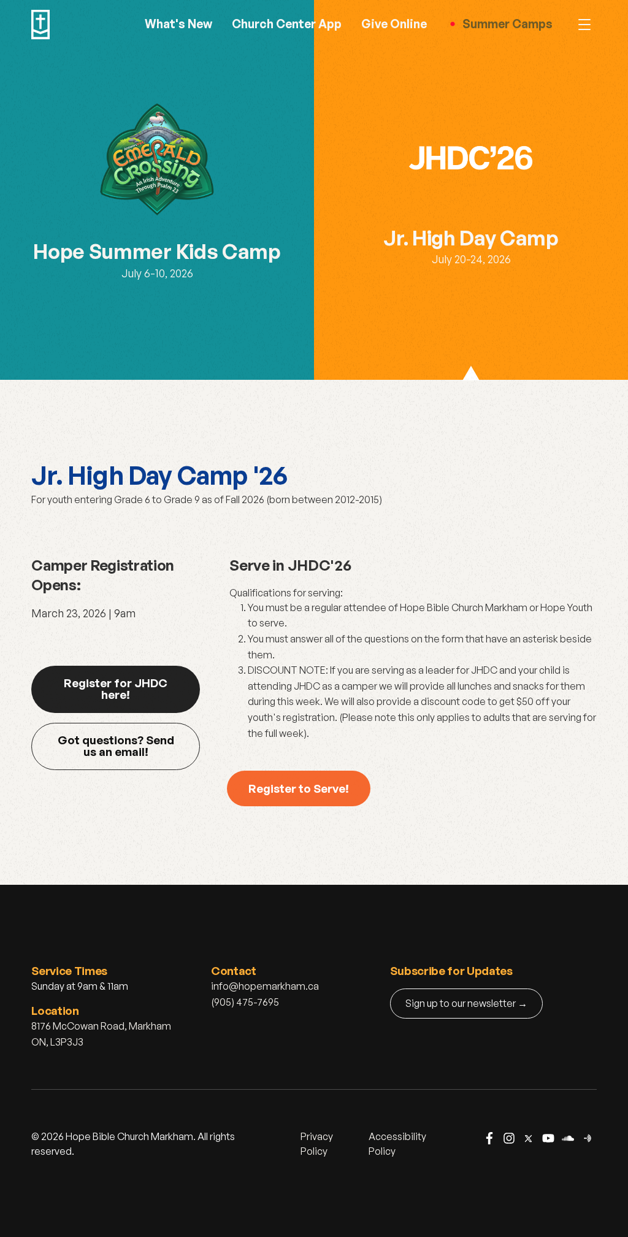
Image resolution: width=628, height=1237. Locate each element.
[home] (40, 24)
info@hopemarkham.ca (265, 986)
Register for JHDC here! (115, 688)
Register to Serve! (298, 788)
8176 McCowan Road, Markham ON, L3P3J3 (101, 1034)
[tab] (157, 190)
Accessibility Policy (397, 1143)
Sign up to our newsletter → (466, 1003)
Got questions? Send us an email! (116, 745)
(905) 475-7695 (245, 1002)
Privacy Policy (317, 1143)
